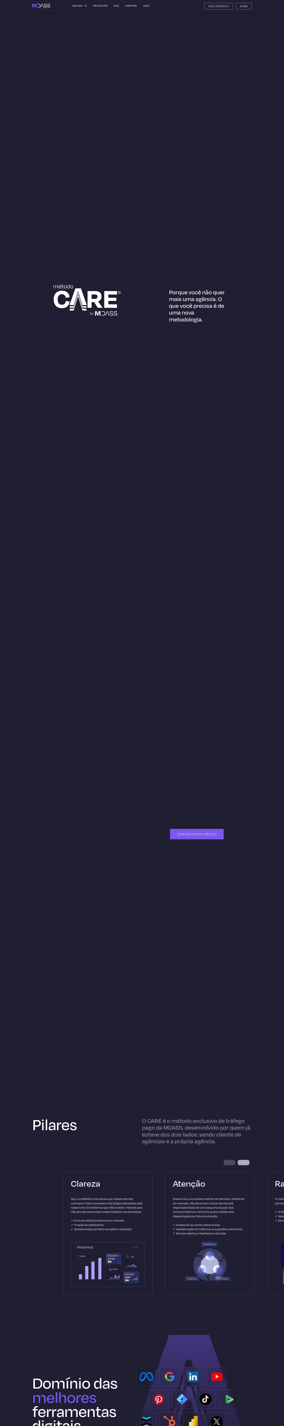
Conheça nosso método (197, 834)
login (244, 6)
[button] (243, 1162)
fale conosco (218, 6)
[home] (41, 6)
